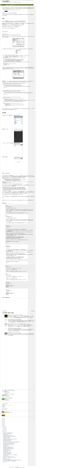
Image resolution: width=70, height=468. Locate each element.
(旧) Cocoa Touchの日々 (5, 408)
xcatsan (7, 225)
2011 (3, 425)
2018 (3, 418)
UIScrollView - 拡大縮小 (5, 455)
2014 (3, 422)
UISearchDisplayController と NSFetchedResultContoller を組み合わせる (18, 7)
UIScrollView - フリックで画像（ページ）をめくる (8, 456)
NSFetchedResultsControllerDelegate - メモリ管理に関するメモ (9, 436)
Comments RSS (12, 4)
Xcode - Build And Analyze (5, 451)
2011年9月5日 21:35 (8, 290)
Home (4, 4)
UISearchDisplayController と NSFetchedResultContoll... (8, 443)
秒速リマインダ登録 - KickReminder (10, 390)
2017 (3, 419)
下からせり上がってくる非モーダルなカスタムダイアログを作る (10, 442)
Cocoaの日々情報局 (4, 403)
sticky (6, 392)
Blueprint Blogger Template (12, 467)
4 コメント (19, 9)
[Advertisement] (5, 351)
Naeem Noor (20, 467)
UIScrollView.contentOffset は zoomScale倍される (14, 328)
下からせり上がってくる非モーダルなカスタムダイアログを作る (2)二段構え (11, 441)
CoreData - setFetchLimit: (5, 434)
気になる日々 (4, 409)
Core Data (12, 9)
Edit (15, 4)
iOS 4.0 (15, 9)
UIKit (16, 9)
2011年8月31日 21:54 (9, 206)
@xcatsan (5, 411)
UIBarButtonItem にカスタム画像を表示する (7, 435)
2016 (3, 420)
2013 (3, 423)
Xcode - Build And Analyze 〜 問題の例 (7, 450)
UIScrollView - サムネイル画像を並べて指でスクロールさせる (9, 457)
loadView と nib (4, 458)
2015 (3, 421)
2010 (3, 426)
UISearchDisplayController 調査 (6, 449)
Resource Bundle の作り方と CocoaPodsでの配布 (14, 319)
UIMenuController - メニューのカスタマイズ (14, 332)
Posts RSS (7, 4)
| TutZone (23, 467)
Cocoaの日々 (6, 1)
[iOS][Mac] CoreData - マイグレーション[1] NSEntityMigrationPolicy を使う (18, 323)
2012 (3, 424)
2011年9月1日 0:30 (8, 226)
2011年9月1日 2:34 (8, 266)
